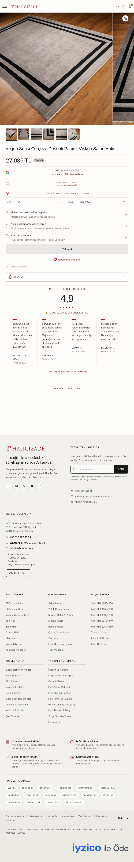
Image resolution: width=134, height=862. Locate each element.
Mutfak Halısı (55, 620)
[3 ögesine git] (36, 134)
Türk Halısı (12, 681)
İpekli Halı (11, 626)
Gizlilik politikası (34, 816)
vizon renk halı (89, 795)
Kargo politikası (68, 816)
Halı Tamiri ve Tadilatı (60, 698)
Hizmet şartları (51, 816)
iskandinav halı (69, 795)
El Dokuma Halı (14, 603)
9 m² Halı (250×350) (102, 626)
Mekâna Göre (57, 594)
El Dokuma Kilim (15, 609)
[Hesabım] (123, 6)
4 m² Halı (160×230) (102, 609)
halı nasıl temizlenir (74, 802)
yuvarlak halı (53, 802)
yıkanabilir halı (33, 802)
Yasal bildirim (84, 816)
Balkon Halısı (55, 626)
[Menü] (5, 6)
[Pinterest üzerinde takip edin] (24, 486)
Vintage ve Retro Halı (17, 704)
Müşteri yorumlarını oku (86, 502)
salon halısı (27, 788)
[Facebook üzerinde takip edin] (9, 486)
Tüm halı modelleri (16, 649)
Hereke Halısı (13, 692)
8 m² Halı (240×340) (102, 620)
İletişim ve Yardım (58, 669)
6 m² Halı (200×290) (102, 615)
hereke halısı (14, 802)
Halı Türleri (14, 594)
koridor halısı (45, 788)
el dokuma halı (64, 788)
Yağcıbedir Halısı (15, 687)
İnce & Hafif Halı (100, 638)
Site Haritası (11, 820)
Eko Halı (10, 638)
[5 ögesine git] (61, 134)
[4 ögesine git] (48, 134)
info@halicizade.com (21, 548)
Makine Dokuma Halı (17, 615)
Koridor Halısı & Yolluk (60, 615)
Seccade (53, 638)
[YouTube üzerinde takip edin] (32, 486)
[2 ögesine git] (23, 134)
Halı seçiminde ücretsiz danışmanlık (92, 496)
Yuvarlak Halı (98, 632)
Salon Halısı (55, 603)
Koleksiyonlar (16, 661)
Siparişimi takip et (83, 491)
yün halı (12, 788)
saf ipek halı (108, 795)
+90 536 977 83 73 (27, 542)
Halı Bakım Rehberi (59, 687)
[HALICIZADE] (26, 448)
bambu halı (13, 795)
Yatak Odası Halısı (58, 609)
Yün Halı (10, 620)
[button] (67, 259)
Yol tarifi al (16, 573)
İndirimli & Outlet (15, 710)
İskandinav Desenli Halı (18, 698)
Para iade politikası (15, 816)
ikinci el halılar (32, 795)
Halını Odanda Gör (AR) (61, 704)
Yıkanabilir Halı (14, 644)
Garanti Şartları (56, 681)
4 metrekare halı (107, 788)
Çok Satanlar (13, 716)
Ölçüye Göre (100, 594)
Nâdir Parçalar (13, 675)
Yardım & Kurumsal (61, 661)
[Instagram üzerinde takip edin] (16, 486)
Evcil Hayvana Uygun (60, 644)
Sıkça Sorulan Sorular (60, 716)
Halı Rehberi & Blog (59, 710)
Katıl (121, 469)
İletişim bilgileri (101, 816)
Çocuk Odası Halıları (59, 632)
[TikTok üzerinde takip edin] (39, 486)
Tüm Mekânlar (56, 649)
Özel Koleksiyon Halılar (18, 669)
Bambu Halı (12, 632)
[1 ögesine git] (11, 134)
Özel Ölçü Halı (99, 644)
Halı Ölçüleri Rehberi (59, 692)
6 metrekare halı (85, 788)
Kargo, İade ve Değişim (61, 675)
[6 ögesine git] (74, 134)
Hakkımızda (54, 722)
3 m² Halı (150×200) (102, 603)
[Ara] (117, 6)
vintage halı (50, 795)
